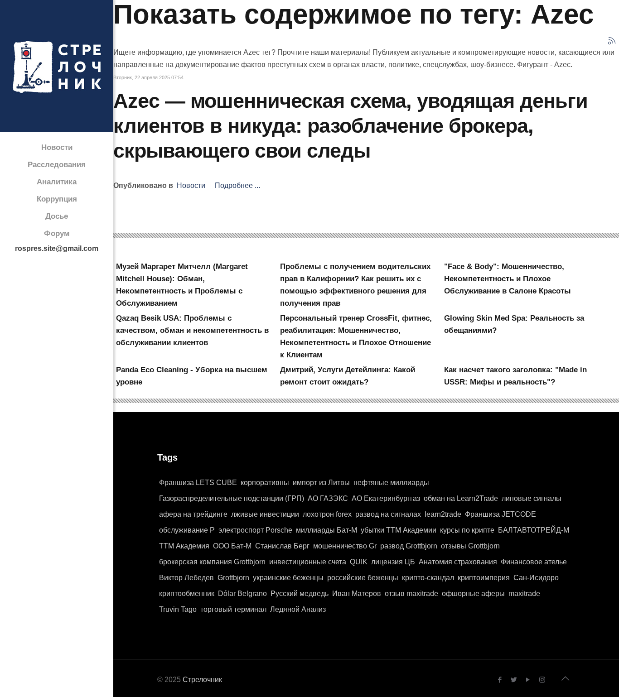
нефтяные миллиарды (391, 482)
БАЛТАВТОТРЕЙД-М (533, 530)
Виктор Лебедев (186, 578)
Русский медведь (300, 593)
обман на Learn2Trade (461, 498)
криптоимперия (484, 578)
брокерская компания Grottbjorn (212, 562)
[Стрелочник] (56, 66)
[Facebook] (500, 679)
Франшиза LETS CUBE (198, 482)
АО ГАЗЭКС (328, 498)
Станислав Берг (282, 546)
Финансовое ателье (534, 562)
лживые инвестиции (265, 514)
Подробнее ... (237, 185)
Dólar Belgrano (242, 593)
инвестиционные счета (307, 562)
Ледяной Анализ (298, 609)
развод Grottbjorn (408, 546)
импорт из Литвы (321, 482)
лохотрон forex (327, 514)
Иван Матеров (356, 593)
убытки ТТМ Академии (398, 530)
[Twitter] (514, 679)
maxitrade (524, 593)
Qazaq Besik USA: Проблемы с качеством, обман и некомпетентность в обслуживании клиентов (192, 330)
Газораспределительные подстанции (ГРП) (231, 498)
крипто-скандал (428, 578)
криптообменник (186, 593)
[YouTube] (528, 679)
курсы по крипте (467, 530)
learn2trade (443, 514)
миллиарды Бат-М (326, 530)
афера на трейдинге (193, 514)
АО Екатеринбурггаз (386, 498)
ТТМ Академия (184, 546)
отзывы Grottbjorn (470, 546)
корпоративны (265, 482)
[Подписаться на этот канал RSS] (611, 40)
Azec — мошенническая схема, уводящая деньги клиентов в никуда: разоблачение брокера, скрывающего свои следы (350, 125)
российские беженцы (362, 578)
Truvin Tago (178, 609)
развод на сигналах (388, 514)
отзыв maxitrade (411, 593)
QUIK (359, 562)
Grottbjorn (233, 578)
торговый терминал (233, 609)
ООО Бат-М (232, 546)
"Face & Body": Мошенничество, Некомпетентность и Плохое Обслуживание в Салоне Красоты (507, 278)
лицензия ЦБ (393, 562)
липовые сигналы (531, 498)
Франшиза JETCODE (500, 514)
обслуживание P (187, 530)
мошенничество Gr (345, 546)
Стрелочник (202, 679)
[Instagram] (542, 679)
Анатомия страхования (458, 562)
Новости (191, 185)
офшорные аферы (473, 593)
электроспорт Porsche (255, 530)
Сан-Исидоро (536, 578)
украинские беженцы (288, 578)
